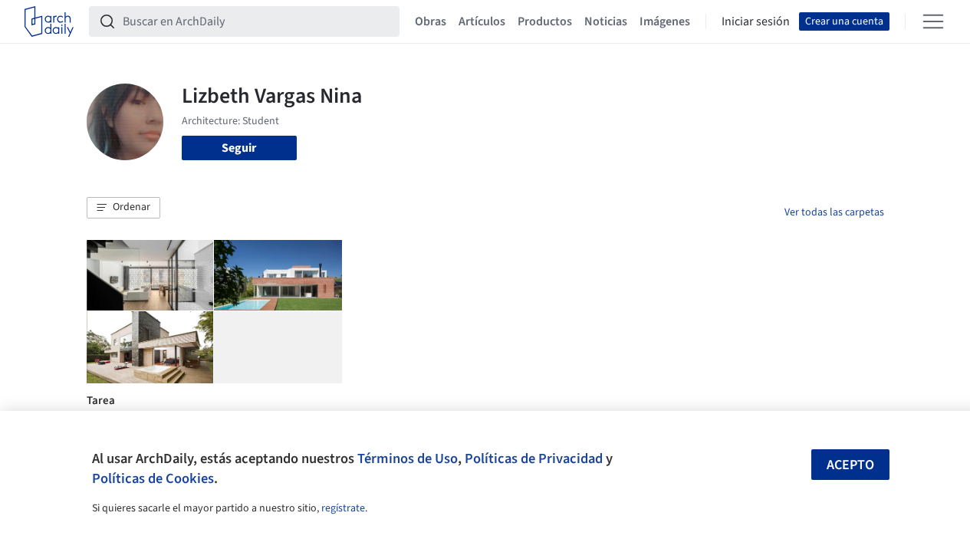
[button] (123, 208)
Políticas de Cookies (153, 478)
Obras (430, 21)
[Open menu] (933, 21)
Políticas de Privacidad (534, 458)
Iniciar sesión (756, 21)
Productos (545, 21)
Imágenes (665, 21)
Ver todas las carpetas (834, 212)
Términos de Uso (407, 458)
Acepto (850, 465)
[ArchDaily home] (49, 21)
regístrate (343, 508)
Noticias (605, 21)
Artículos (482, 21)
